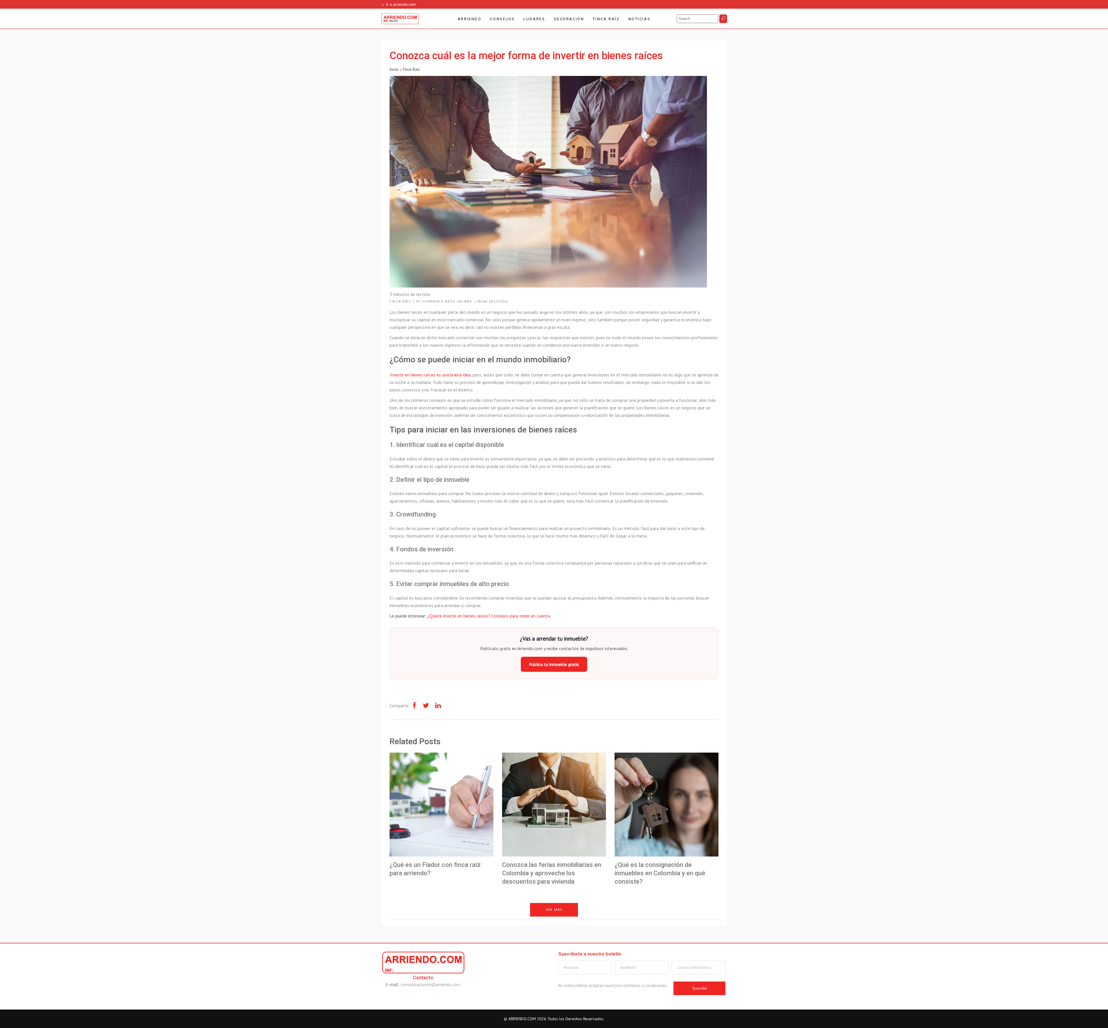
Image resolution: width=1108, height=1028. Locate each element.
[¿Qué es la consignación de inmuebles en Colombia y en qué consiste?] (666, 805)
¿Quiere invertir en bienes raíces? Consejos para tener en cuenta (488, 616)
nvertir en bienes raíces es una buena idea (431, 375)
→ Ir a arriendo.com (398, 4)
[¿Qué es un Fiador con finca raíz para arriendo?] (441, 805)
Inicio (394, 69)
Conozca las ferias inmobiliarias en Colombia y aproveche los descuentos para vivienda (551, 873)
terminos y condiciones (645, 985)
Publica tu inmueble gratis (554, 664)
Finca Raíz (411, 69)
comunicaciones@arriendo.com (430, 984)
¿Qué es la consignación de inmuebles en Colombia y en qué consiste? (660, 873)
